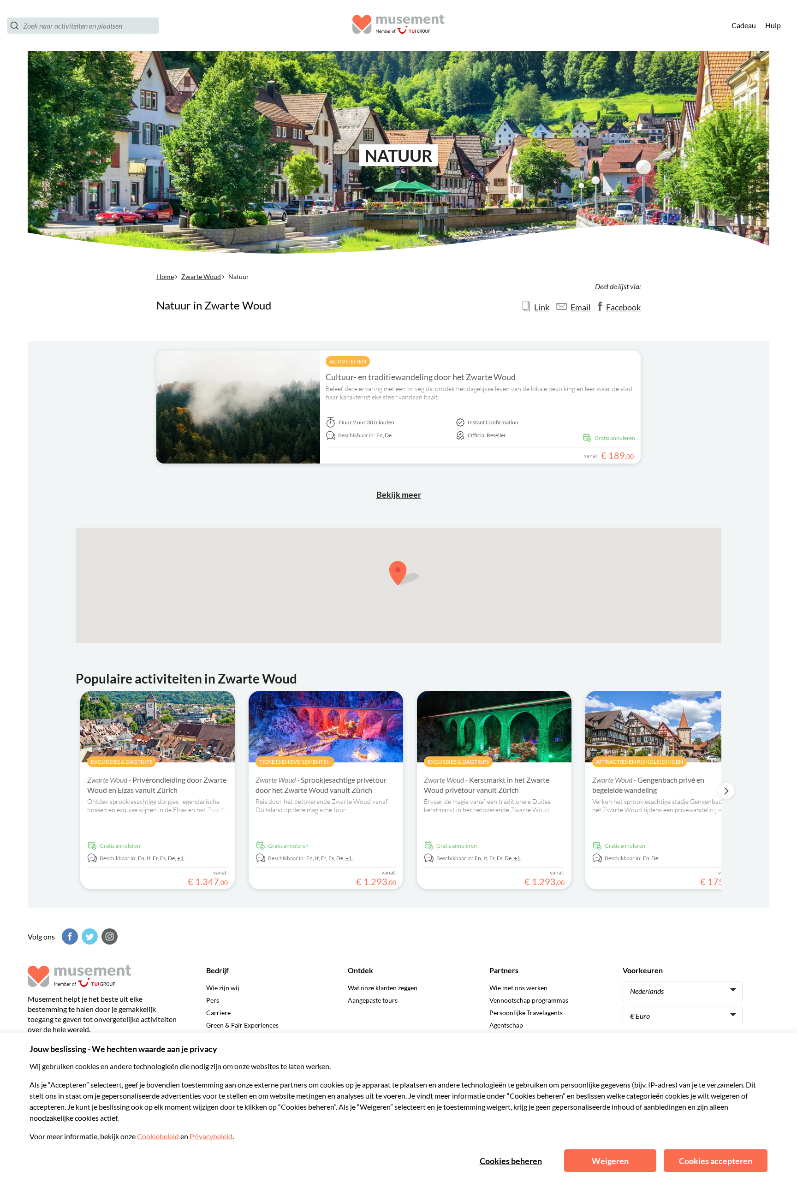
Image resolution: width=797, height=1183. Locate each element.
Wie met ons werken (518, 988)
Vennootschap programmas (528, 1000)
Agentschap (506, 1025)
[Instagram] (108, 936)
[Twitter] (88, 936)
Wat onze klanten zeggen (382, 988)
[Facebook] (68, 936)
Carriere (218, 1013)
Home (165, 276)
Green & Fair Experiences (242, 1025)
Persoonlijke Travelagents (526, 1013)
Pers (212, 1000)
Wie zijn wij (222, 988)
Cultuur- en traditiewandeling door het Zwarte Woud (421, 377)
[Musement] (398, 25)
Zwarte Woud (201, 276)
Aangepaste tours (373, 1000)
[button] (404, 573)
